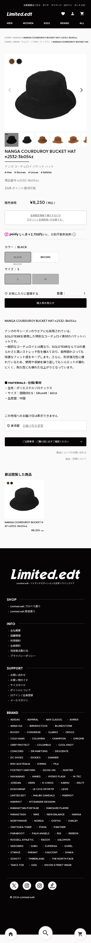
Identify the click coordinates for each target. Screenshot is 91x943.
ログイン (68, 5)
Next (81, 90)
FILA (56, 763)
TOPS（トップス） (41, 41)
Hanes (36, 776)
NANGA (17, 37)
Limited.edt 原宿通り (22, 611)
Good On (49, 770)
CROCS (69, 732)
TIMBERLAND (36, 858)
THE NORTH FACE (62, 858)
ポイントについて (20, 690)
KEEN (31, 782)
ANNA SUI (16, 725)
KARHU (65, 782)
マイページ (56, 5)
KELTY (80, 782)
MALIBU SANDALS (44, 795)
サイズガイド (18, 685)
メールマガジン (19, 700)
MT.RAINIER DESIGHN (42, 801)
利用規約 (15, 640)
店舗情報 (15, 635)
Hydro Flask (57, 776)
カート (79, 5)
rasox (45, 839)
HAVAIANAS (17, 776)
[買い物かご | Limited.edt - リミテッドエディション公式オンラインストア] (82, 14)
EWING (41, 763)
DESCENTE (61, 751)
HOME (8, 37)
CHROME (78, 738)
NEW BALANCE (55, 814)
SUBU (34, 846)
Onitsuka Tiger (21, 827)
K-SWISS (47, 782)
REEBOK (74, 833)
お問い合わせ (18, 675)
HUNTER (68, 770)
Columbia (38, 738)
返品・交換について (75, 458)
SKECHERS (16, 846)
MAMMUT (16, 801)
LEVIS (65, 789)
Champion (59, 738)
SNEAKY (33, 852)
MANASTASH (18, 814)
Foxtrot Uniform (22, 770)
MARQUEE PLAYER (57, 808)
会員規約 (15, 645)
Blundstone (63, 725)
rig (59, 833)
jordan (15, 782)
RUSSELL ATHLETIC (21, 839)
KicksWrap (17, 789)
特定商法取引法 (19, 650)
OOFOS (56, 820)
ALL (82, 23)
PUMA (42, 827)
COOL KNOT (66, 744)
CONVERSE (34, 732)
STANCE (15, 852)
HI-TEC (77, 776)
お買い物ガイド (19, 680)
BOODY (14, 732)
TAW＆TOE (17, 864)
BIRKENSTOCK (38, 725)
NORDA (39, 820)
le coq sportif (43, 789)
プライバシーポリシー (23, 655)
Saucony (51, 852)
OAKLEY (73, 820)
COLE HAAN (17, 738)
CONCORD (16, 751)
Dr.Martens (39, 751)
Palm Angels (40, 833)
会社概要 (15, 630)
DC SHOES (16, 757)
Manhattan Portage (24, 808)
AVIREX (74, 719)
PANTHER (60, 827)
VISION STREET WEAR (57, 864)
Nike (36, 814)
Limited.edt (18, 795)
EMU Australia (20, 763)
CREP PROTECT (20, 744)
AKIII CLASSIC (54, 719)
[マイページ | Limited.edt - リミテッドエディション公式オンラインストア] (72, 14)
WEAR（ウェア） (21, 41)
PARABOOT (17, 833)
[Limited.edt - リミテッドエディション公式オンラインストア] (19, 14)
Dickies (35, 757)
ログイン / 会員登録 (21, 695)
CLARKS (53, 732)
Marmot (68, 795)
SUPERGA (51, 846)
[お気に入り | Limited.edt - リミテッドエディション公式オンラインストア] (63, 14)
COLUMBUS (44, 744)
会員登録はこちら (31, 5)
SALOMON (63, 839)
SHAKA (69, 852)
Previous (10, 90)
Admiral (32, 719)
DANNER (53, 757)
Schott (15, 858)
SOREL (68, 846)
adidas (15, 719)
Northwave (18, 820)
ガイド (46, 5)
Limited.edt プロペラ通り (25, 606)
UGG (34, 864)
